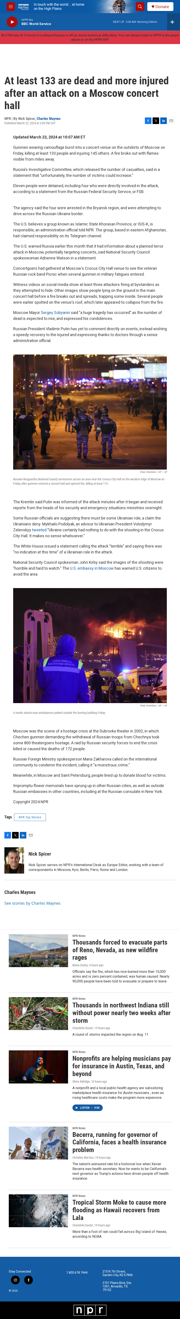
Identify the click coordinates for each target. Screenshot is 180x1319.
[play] (12, 22)
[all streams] (173, 22)
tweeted (39, 530)
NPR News (78, 936)
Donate (162, 6)
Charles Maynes (49, 118)
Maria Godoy (80, 965)
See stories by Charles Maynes (32, 903)
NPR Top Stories (30, 817)
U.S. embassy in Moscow (92, 568)
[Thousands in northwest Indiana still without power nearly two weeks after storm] (38, 1013)
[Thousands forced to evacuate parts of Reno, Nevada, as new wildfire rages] (38, 950)
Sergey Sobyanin (55, 312)
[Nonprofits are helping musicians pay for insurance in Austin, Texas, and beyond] (38, 1066)
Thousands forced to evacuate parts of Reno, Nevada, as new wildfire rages (119, 949)
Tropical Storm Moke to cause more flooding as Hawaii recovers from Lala (119, 1209)
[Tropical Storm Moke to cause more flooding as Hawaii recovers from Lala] (38, 1210)
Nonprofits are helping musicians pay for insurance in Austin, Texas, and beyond (121, 1066)
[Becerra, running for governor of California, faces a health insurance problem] (38, 1143)
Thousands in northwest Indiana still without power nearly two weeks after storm (121, 1012)
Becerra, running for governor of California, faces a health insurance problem (119, 1142)
